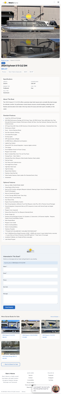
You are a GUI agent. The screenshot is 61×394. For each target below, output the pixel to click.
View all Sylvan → (55, 316)
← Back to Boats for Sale (10, 364)
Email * (5, 273)
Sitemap (23, 391)
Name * (5, 266)
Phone (5, 280)
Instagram (50, 378)
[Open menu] (58, 2)
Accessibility (30, 380)
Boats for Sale (5, 60)
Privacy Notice (30, 382)
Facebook (50, 375)
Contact (30, 378)
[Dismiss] (32, 385)
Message (5, 293)
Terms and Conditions (30, 385)
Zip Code (5, 287)
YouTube (51, 380)
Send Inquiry (9, 307)
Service (30, 375)
